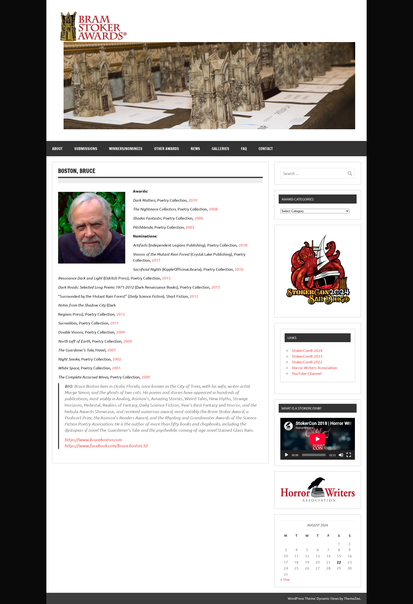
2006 (199, 218)
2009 (120, 331)
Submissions (85, 148)
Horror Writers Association (314, 367)
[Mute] (341, 455)
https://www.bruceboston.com (93, 439)
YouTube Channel (306, 373)
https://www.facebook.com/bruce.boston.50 (106, 445)
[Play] (286, 455)
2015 (166, 277)
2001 (116, 367)
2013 (215, 287)
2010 (193, 200)
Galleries (220, 148)
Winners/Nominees (125, 148)
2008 (213, 208)
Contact (266, 148)
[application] (317, 439)
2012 (194, 296)
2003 (190, 227)
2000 (145, 376)
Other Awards (166, 148)
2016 (239, 269)
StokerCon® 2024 (307, 350)
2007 (111, 349)
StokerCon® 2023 (307, 356)
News (195, 148)
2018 (243, 245)
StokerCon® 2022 (307, 361)
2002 (117, 358)
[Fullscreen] (348, 455)
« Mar (285, 579)
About (57, 148)
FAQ (244, 148)
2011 (114, 322)
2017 (156, 260)
